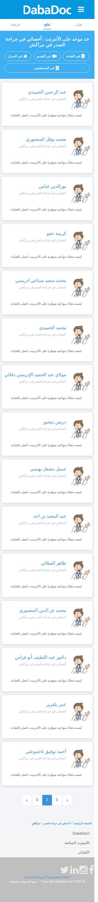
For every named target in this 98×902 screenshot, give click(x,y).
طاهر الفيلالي (53, 563)
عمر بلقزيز (56, 704)
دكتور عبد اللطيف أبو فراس (40, 657)
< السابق (67, 800)
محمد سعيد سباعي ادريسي (40, 280)
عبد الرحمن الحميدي (47, 92)
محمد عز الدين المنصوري (42, 610)
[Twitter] (64, 872)
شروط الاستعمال (35, 877)
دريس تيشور (54, 422)
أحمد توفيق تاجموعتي (45, 751)
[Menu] (81, 9)
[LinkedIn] (74, 872)
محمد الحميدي (52, 328)
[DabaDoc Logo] (47, 9)
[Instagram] (83, 872)
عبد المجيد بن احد (49, 516)
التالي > (27, 800)
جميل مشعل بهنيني (48, 469)
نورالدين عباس (52, 186)
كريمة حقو (56, 233)
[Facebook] (91, 872)
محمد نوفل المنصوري (46, 139)
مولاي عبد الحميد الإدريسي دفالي (35, 375)
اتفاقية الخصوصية (59, 877)
